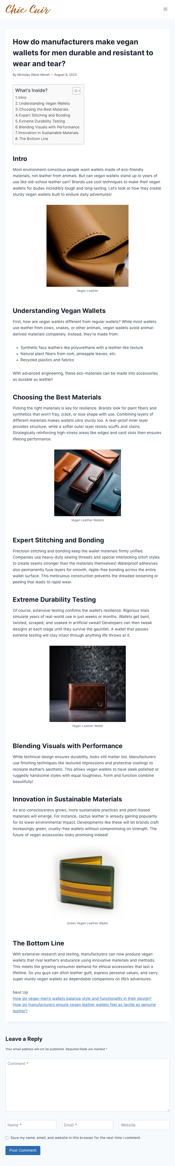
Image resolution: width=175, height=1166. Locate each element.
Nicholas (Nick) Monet (33, 74)
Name (15, 1125)
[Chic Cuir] (28, 9)
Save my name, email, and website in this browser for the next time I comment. (75, 1138)
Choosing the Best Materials (43, 109)
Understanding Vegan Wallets (44, 103)
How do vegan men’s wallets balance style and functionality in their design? (82, 998)
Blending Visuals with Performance (49, 127)
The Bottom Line (33, 138)
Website (128, 1125)
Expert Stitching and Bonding (44, 115)
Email (70, 1125)
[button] (74, 91)
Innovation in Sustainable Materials (48, 132)
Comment (18, 1063)
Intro (22, 97)
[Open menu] (165, 9)
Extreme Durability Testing (42, 121)
